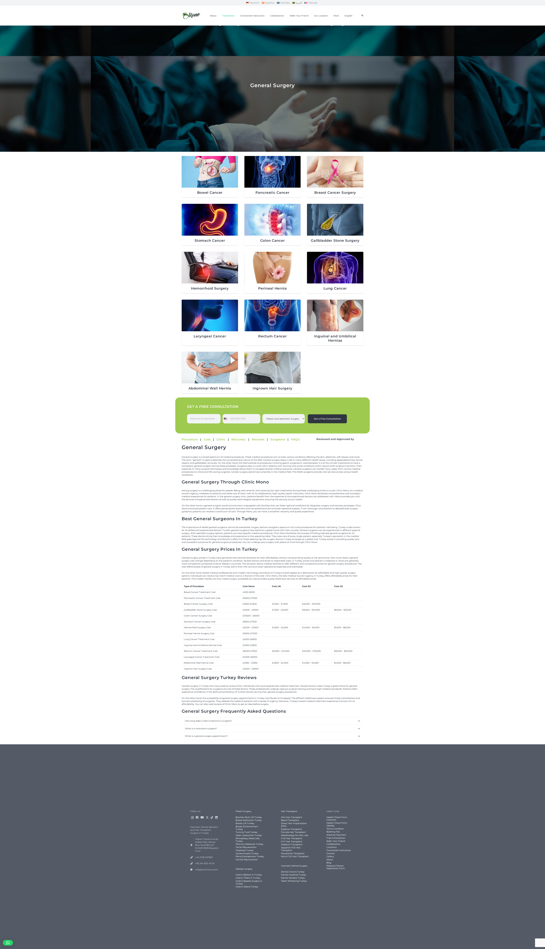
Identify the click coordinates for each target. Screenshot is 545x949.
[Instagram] (192, 817)
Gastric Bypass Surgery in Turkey (249, 882)
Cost (207, 439)
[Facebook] (197, 817)
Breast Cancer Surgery (335, 192)
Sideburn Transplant (291, 844)
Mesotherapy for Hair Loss (294, 835)
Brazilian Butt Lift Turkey (249, 817)
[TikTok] (212, 817)
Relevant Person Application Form (335, 867)
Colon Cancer (272, 240)
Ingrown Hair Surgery (272, 388)
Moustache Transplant (292, 853)
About (329, 859)
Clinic (221, 439)
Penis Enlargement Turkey (250, 856)
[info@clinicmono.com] (192, 869)
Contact (330, 853)
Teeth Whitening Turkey (294, 881)
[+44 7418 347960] (192, 857)
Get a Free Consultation (327, 418)
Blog (328, 862)
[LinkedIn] (216, 817)
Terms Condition (335, 828)
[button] (362, 15)
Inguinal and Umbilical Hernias (335, 338)
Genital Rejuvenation (247, 859)
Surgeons (277, 439)
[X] (207, 817)
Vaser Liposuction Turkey (249, 835)
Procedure (190, 439)
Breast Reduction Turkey (249, 820)
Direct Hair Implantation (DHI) (294, 824)
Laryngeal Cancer (210, 336)
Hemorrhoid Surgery (210, 288)
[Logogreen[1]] (192, 15)
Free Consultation (335, 838)
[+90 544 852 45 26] (192, 863)
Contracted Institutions (338, 850)
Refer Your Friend (335, 841)
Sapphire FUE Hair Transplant (291, 849)
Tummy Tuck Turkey (246, 832)
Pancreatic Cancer (272, 192)
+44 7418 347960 (204, 857)
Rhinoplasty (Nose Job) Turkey (248, 839)
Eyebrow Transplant (291, 829)
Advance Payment (336, 834)
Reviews (258, 439)
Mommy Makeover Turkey (249, 844)
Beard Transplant (290, 820)
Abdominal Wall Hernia (209, 388)
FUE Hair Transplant (291, 838)
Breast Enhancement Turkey (247, 827)
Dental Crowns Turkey (292, 871)
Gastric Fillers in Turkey (248, 877)
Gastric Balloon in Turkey (249, 874)
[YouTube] (202, 817)
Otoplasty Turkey (244, 850)
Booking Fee (333, 831)
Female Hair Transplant (293, 832)
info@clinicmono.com (206, 869)
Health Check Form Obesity (336, 824)
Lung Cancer (335, 288)
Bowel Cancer (210, 192)
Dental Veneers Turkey (293, 877)
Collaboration (333, 844)
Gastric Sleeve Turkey (247, 886)
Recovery (238, 439)
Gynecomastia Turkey (247, 853)
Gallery (330, 856)
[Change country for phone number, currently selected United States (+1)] (226, 418)
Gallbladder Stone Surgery (335, 240)
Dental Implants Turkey (293, 874)
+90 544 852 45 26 (204, 863)
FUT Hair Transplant (291, 841)
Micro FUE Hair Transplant (295, 856)
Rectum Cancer (272, 336)
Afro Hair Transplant (291, 817)
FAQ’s (295, 439)
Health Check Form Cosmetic (336, 818)
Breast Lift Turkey (245, 823)
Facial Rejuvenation (246, 847)
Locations (331, 847)
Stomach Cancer (210, 240)
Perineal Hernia (272, 288)
